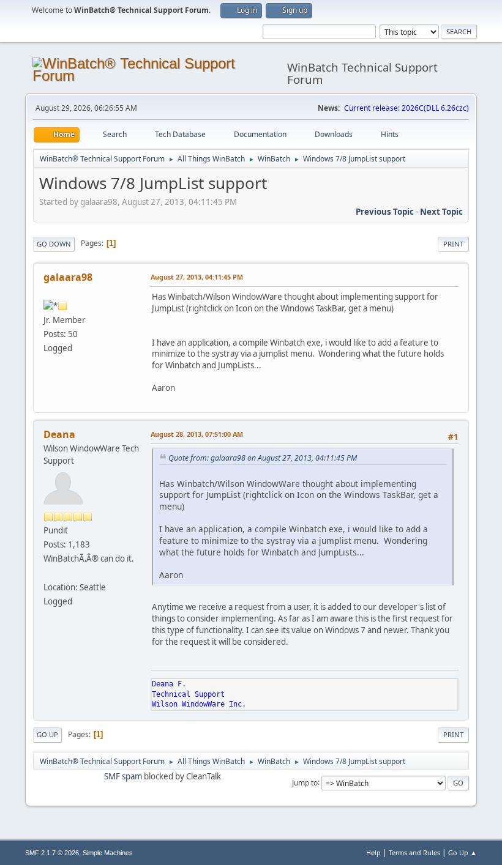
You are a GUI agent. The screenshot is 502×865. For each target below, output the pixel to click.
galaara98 (67, 277)
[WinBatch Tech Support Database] (48, 572)
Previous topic (385, 211)
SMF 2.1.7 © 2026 (52, 852)
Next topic (441, 211)
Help (373, 852)
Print (453, 243)
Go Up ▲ (462, 852)
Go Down (54, 243)
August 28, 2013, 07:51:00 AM (197, 434)
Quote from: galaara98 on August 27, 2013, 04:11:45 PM (262, 458)
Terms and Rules (414, 852)
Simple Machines (108, 852)
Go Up (47, 734)
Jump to (305, 782)
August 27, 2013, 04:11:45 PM (197, 276)
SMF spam (123, 776)
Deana (59, 434)
